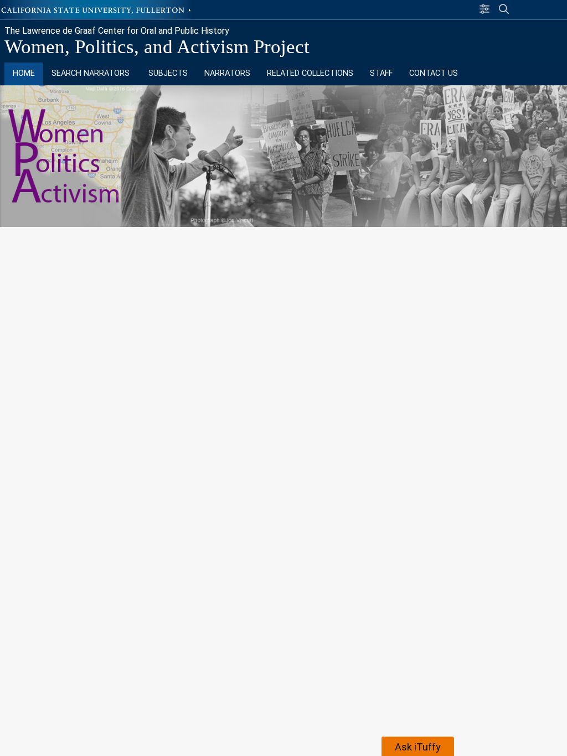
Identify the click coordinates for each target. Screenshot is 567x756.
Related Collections (310, 73)
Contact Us (433, 73)
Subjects (168, 73)
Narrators (227, 73)
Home (24, 73)
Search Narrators (91, 73)
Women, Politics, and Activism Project (157, 47)
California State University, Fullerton (97, 9)
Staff (381, 73)
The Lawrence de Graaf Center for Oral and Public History (116, 30)
